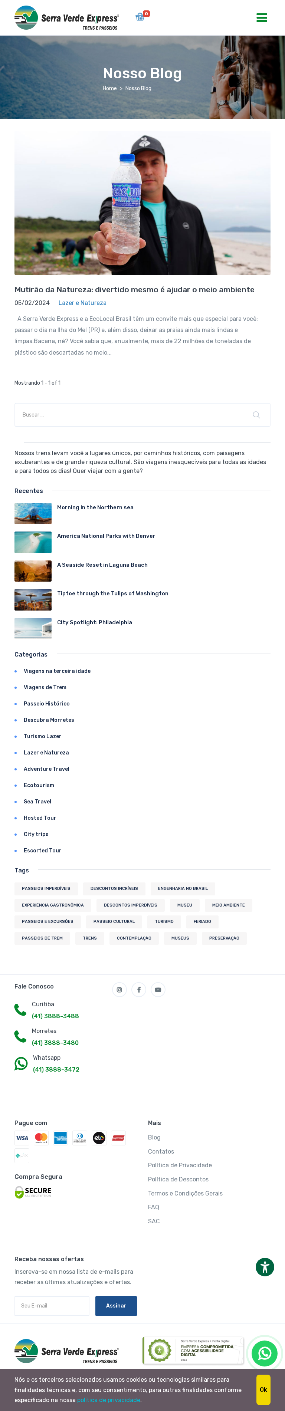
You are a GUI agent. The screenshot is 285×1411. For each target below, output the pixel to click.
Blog (154, 1137)
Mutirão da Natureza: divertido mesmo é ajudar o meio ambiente (134, 289)
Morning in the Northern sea (95, 507)
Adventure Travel (46, 769)
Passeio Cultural (114, 921)
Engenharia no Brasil (183, 888)
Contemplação (134, 938)
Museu (184, 905)
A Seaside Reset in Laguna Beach (102, 565)
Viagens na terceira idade (57, 671)
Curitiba (43, 1004)
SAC (154, 1221)
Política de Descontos (178, 1179)
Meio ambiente (228, 905)
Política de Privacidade (180, 1165)
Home (110, 88)
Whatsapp (46, 1057)
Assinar (116, 1306)
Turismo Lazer (43, 736)
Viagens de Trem (45, 687)
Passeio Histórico (47, 704)
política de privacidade (108, 1400)
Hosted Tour (40, 818)
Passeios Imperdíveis (46, 888)
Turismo (164, 921)
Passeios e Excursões (47, 921)
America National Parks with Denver (106, 536)
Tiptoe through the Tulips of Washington (112, 593)
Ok (263, 1389)
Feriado (202, 921)
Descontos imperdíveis (130, 905)
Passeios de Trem (42, 938)
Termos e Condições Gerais (185, 1193)
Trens (90, 938)
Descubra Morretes (49, 720)
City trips (36, 834)
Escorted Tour (43, 851)
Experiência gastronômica (53, 905)
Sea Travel (37, 802)
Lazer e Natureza (46, 753)
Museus (180, 938)
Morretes (44, 1031)
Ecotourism (39, 785)
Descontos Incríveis (114, 888)
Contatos (161, 1151)
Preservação (224, 938)
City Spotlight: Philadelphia (94, 622)
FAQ (153, 1207)
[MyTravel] (68, 1351)
